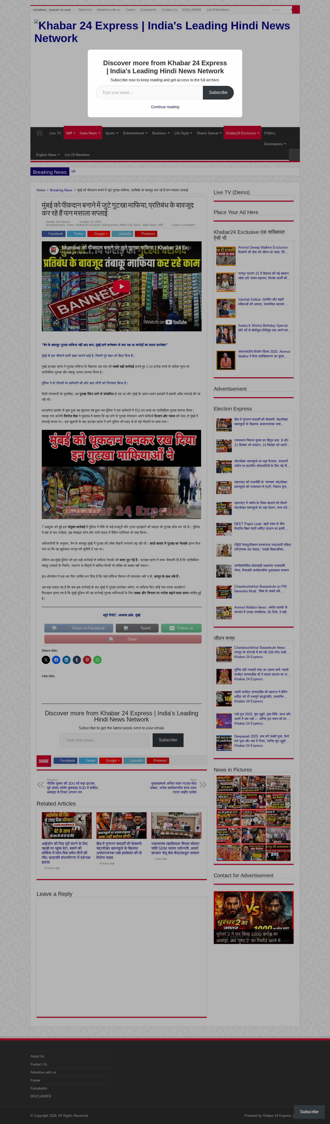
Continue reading (165, 107)
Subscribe (218, 92)
